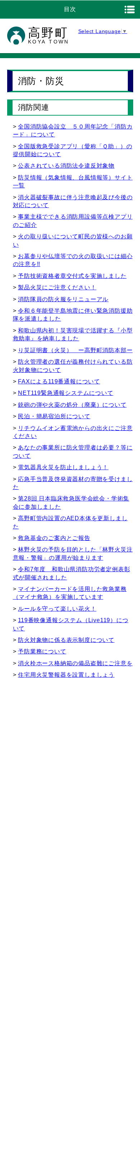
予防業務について (42, 651)
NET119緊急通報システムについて (65, 393)
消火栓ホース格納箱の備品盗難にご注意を (75, 663)
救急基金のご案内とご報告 (54, 538)
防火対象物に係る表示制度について (66, 640)
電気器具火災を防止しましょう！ (63, 467)
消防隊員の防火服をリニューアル (63, 299)
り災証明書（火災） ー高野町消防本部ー (75, 350)
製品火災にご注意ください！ (57, 287)
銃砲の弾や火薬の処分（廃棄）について (72, 405)
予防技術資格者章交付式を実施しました (72, 276)
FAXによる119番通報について (59, 381)
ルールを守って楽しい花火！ (57, 609)
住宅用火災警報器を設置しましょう (66, 675)
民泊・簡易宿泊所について (54, 416)
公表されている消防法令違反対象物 (66, 166)
